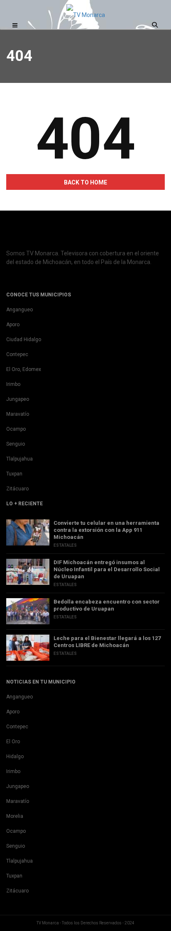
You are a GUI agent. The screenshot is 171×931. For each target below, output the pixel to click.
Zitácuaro (17, 489)
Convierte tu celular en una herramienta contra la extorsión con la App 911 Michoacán (106, 530)
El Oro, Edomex (23, 369)
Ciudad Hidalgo (23, 339)
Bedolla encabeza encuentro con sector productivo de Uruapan (107, 605)
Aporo (13, 324)
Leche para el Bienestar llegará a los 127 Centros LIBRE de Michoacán (107, 641)
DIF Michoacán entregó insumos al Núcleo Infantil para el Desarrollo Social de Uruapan (107, 569)
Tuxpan (14, 474)
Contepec (17, 354)
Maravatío (17, 414)
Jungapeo (17, 399)
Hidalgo (15, 756)
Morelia (14, 816)
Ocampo (16, 429)
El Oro (13, 741)
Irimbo (13, 384)
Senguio (15, 444)
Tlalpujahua (19, 459)
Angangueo (19, 310)
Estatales (65, 545)
